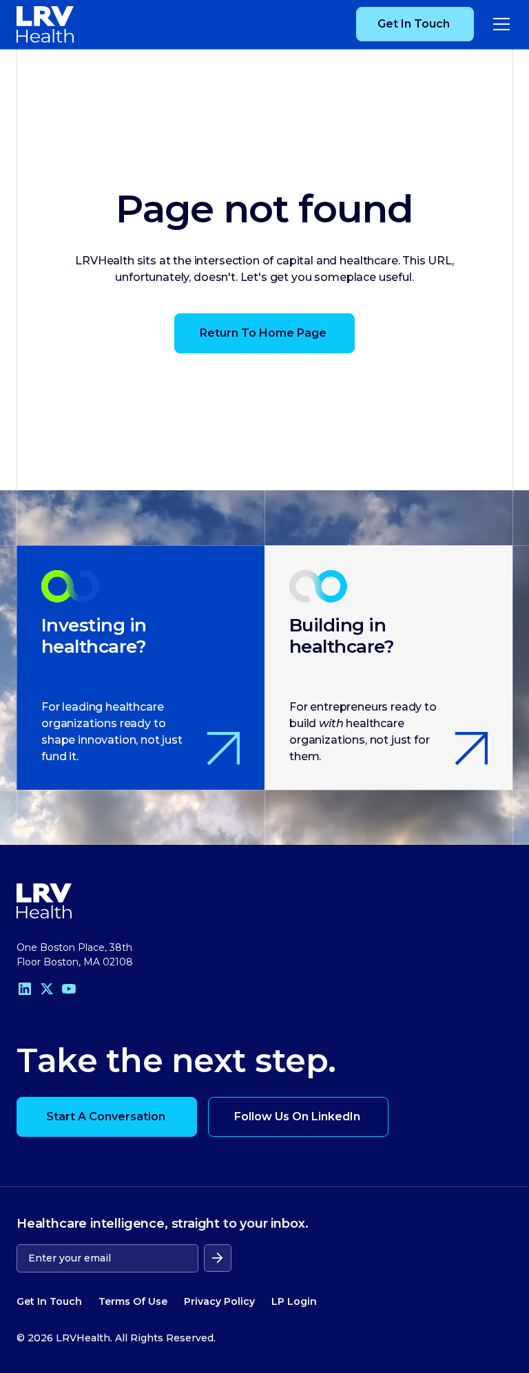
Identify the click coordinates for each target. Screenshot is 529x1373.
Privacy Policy (219, 1301)
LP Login (294, 1301)
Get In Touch (49, 1301)
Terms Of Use (132, 1301)
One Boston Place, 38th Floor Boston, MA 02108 (75, 954)
